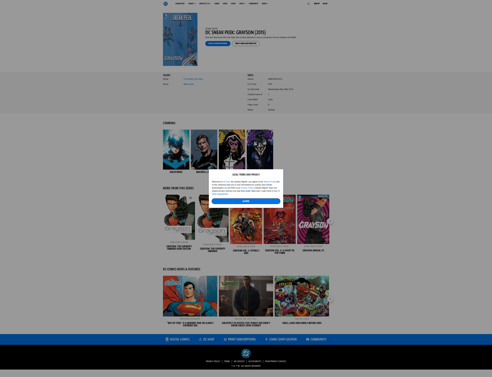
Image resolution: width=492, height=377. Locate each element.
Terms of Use (270, 181)
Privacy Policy (247, 188)
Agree (246, 201)
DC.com (226, 181)
